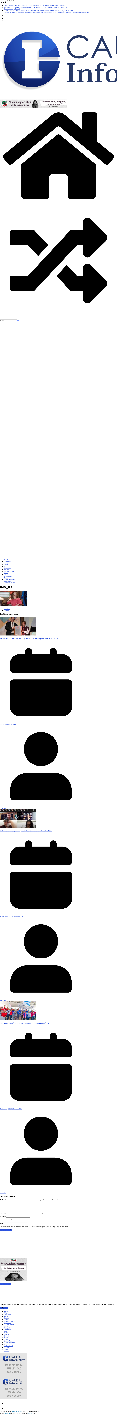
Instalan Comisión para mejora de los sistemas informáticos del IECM (26, 831)
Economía (7, 1319)
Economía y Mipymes (10, 1321)
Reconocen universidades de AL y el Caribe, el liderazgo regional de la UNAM (29, 639)
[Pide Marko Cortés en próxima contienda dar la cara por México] (18, 1019)
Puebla (6, 1339)
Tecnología (7, 1347)
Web (1, 1223)
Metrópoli (6, 563)
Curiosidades (7, 581)
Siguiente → (7, 610)
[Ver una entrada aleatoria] (58, 318)
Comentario (4, 1213)
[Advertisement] (55, 1245)
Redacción (3, 808)
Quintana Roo (8, 576)
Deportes (6, 569)
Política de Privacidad (10, 582)
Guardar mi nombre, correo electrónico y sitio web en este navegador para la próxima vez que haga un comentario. (35, 1226)
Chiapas (6, 1313)
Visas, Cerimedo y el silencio (12, 9)
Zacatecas (6, 1351)
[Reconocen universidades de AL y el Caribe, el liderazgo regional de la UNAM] (18, 635)
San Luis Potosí (8, 1346)
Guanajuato (7, 1328)
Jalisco (5, 574)
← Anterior (7, 609)
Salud (5, 566)
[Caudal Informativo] (58, 201)
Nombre (3, 1216)
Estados (6, 573)
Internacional (7, 561)
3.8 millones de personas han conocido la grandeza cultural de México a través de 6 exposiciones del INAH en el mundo (38, 10)
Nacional (6, 559)
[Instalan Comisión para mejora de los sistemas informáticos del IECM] (18, 827)
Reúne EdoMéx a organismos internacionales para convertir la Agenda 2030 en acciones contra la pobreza (34, 5)
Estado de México (9, 571)
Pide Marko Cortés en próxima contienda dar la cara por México (24, 1023)
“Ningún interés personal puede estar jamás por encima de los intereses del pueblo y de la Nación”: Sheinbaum (35, 7)
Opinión (6, 578)
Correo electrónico (6, 1220)
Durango (6, 1318)
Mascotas (6, 1332)
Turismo (6, 564)
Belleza (6, 1311)
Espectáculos (7, 568)
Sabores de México (9, 579)
